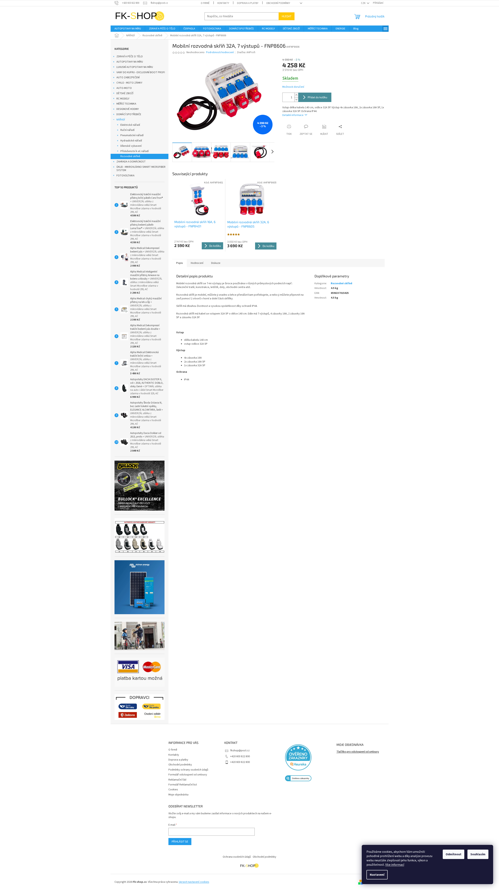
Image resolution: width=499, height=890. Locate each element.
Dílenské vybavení (131, 146)
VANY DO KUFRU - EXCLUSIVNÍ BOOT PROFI (140, 72)
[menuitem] (128, 29)
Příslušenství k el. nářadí (134, 151)
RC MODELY (122, 99)
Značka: (246, 52)
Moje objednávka (178, 795)
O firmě (205, 3)
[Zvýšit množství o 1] (296, 95)
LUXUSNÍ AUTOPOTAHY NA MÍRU (134, 67)
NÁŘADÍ (120, 120)
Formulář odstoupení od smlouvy (187, 775)
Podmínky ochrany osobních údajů (188, 770)
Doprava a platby (247, 3)
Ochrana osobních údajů (237, 857)
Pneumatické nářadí (132, 135)
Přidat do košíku (317, 97)
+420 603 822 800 (240, 756)
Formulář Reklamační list (182, 785)
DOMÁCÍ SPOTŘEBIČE (128, 114)
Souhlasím (477, 854)
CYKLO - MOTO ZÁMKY (129, 83)
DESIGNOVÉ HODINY (127, 109)
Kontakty (223, 3)
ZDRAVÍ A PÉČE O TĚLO (129, 56)
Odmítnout (453, 854)
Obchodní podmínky (278, 3)
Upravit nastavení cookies (194, 882)
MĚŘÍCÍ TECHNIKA (126, 104)
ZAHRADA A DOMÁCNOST (131, 162)
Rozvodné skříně (130, 156)
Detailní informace (293, 115)
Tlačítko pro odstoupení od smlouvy (357, 752)
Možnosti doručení (293, 87)
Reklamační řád (177, 780)
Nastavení (377, 875)
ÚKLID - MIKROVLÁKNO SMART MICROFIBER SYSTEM (140, 168)
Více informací (394, 865)
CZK (363, 3)
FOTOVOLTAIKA (125, 176)
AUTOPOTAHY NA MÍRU (129, 62)
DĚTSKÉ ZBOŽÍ (124, 93)
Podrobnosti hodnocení (220, 52)
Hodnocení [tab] (197, 263)
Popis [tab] (179, 263)
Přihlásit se (180, 841)
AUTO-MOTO (124, 88)
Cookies (173, 790)
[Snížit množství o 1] (296, 99)
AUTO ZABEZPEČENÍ (128, 77)
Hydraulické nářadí (131, 141)
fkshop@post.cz (240, 750)
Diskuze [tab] (215, 263)
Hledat (286, 16)
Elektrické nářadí (130, 125)
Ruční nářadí (127, 130)
